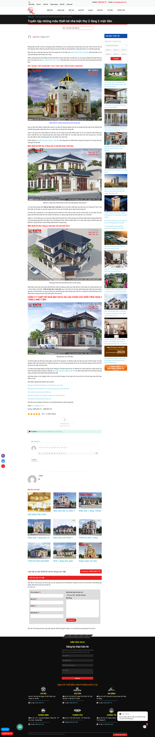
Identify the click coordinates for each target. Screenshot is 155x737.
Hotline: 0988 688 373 (90, 571)
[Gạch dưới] (44, 453)
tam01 (35, 37)
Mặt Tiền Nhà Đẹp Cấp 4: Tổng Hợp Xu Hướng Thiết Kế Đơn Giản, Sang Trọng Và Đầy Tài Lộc (115, 313)
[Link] (59, 453)
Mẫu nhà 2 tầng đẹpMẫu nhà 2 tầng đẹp (49, 431)
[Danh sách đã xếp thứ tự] (49, 453)
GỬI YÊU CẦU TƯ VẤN (120, 734)
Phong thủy (121, 10)
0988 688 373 (102, 2)
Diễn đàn (31, 4)
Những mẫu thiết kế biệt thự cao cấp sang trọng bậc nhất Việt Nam (48, 389)
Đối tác (62, 4)
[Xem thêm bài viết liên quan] (115, 367)
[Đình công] (47, 453)
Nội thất (100, 10)
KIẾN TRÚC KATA (77, 642)
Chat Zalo (5, 729)
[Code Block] (57, 453)
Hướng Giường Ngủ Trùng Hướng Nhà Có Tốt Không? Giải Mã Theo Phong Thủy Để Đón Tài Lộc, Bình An (115, 342)
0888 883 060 (73, 722)
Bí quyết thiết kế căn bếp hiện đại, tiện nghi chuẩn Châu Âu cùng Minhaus (114, 148)
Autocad (69, 4)
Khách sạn (60, 10)
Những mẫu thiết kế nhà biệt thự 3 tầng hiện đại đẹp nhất (45, 385)
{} (61, 453)
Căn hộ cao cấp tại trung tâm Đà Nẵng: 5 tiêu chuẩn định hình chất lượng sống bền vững (114, 191)
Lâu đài (90, 10)
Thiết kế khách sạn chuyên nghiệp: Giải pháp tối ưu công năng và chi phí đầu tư (115, 215)
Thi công (110, 10)
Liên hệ (45, 4)
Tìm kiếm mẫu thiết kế (72, 28)
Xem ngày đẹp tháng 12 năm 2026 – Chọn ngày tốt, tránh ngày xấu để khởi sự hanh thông (115, 360)
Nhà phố (81, 10)
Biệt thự (71, 10)
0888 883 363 (39, 724)
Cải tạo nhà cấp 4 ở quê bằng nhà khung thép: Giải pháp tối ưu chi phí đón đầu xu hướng (115, 84)
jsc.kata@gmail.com (119, 2)
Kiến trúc (50, 10)
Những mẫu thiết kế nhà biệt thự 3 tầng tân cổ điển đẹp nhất (46, 395)
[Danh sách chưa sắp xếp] (52, 453)
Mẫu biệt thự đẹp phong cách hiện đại (39, 392)
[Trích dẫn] (54, 453)
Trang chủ (31, 17)
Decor (39, 4)
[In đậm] (39, 453)
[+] (64, 453)
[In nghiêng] (42, 453)
